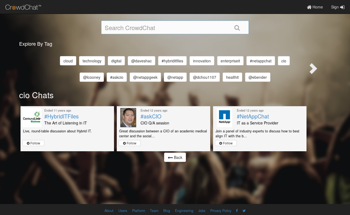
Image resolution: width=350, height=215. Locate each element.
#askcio (116, 77)
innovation (202, 60)
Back (177, 157)
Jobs (201, 210)
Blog (166, 210)
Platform (138, 210)
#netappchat (261, 60)
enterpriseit (230, 60)
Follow (35, 143)
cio (283, 60)
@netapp (175, 77)
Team (154, 210)
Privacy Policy (220, 210)
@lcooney (91, 77)
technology (92, 60)
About (108, 210)
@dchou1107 (204, 77)
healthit (232, 77)
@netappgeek (145, 77)
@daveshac (141, 60)
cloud (68, 60)
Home (317, 7)
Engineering (184, 210)
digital (116, 60)
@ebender (258, 77)
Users (122, 210)
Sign (335, 7)
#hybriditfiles (172, 60)
